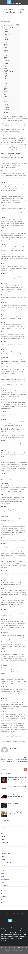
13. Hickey (6, 49)
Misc (2, 873)
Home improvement (6, 862)
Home (3, 914)
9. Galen (5, 42)
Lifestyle (3, 868)
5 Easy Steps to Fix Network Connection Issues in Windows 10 (6, 759)
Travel (2, 902)
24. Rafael (6, 66)
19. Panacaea (6, 102)
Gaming (3, 856)
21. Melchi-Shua (7, 62)
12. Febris (6, 91)
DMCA (24, 914)
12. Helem (6, 47)
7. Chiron (6, 39)
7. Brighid (6, 83)
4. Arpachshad (7, 34)
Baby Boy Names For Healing (8, 27)
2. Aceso (5, 75)
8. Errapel (6, 41)
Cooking (3, 839)
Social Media (4, 891)
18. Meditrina (7, 101)
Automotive (4, 825)
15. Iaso (5, 96)
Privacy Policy (16, 914)
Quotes (3, 882)
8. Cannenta (6, 84)
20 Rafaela (6, 104)
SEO (2, 888)
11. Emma (6, 89)
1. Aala (5, 73)
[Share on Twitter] (12, 736)
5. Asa (5, 36)
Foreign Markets (5, 853)
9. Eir (5, 86)
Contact (9, 914)
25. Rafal (5, 68)
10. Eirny (5, 88)
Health (3, 859)
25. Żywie (6, 112)
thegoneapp (22, 16)
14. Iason (6, 50)
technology (4, 896)
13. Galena (6, 93)
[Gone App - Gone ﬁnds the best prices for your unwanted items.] (14, 2)
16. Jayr (5, 53)
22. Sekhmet (6, 107)
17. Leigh (6, 99)
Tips (2, 899)
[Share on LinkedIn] (20, 736)
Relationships (4, 885)
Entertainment (4, 842)
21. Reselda (6, 106)
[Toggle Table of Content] (16, 25)
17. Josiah (6, 55)
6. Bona (5, 81)
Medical (3, 870)
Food (2, 850)
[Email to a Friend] (15, 736)
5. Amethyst (6, 80)
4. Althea (6, 78)
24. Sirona (6, 110)
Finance (3, 845)
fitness (3, 848)
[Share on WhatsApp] (7, 736)
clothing (3, 836)
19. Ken (5, 58)
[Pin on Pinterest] (18, 736)
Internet (3, 865)
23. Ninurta (6, 65)
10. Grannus (6, 44)
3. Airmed (6, 76)
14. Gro (5, 94)
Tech (2, 893)
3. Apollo (6, 32)
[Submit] (25, 769)
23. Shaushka (6, 109)
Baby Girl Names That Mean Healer (10, 72)
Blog (2, 828)
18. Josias (6, 57)
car (2, 833)
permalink (14, 743)
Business (3, 830)
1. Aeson (5, 29)
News (2, 876)
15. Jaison (6, 52)
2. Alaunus (6, 31)
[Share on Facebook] (10, 736)
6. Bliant (5, 37)
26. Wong (6, 70)
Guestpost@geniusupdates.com (14, 950)
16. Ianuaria (6, 98)
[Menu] (2, 2)
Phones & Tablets (5, 879)
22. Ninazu (6, 63)
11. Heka (6, 45)
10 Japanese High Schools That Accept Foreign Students (21, 759)
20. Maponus (6, 60)
